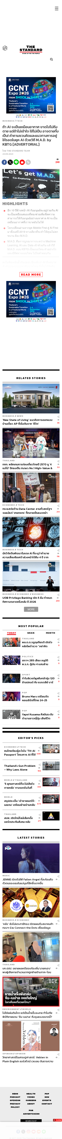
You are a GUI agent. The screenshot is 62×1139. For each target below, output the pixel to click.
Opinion (7, 1053)
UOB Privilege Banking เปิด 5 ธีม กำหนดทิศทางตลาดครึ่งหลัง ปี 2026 (27, 599)
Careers (31, 1100)
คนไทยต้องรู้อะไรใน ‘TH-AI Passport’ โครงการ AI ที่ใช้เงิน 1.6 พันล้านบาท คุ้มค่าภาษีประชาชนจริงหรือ (20, 752)
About (31, 1104)
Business (8, 120)
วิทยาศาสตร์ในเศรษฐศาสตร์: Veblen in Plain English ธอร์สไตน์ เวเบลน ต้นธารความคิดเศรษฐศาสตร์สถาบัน (27, 1059)
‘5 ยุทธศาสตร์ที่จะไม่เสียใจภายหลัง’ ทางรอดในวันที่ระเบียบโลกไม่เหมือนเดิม (19, 785)
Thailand (8, 460)
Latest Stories (31, 838)
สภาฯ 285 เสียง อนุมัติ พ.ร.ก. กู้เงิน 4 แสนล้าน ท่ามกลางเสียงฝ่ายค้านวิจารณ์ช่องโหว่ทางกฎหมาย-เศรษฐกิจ (35, 662)
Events (46, 1100)
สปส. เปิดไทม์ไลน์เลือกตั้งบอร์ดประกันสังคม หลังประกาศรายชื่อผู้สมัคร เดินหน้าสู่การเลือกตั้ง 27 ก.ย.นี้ (19, 820)
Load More (31, 1068)
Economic (8, 504)
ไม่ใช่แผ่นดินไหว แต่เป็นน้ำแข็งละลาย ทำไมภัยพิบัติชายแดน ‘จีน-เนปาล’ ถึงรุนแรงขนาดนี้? (27, 1014)
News (20, 416)
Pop (47, 1094)
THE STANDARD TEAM (18, 151)
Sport (26, 674)
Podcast (15, 1097)
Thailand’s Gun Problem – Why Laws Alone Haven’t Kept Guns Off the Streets (19, 767)
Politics (27, 656)
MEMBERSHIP (31, 1121)
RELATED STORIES (31, 378)
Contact (47, 1104)
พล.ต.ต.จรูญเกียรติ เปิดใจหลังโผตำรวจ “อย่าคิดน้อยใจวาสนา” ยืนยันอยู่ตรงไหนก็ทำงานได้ (38, 644)
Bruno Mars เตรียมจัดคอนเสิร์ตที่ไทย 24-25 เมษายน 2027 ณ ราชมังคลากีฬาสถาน (38, 698)
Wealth (30, 1094)
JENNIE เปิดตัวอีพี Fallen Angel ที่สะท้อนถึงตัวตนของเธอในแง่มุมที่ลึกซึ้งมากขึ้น (27, 881)
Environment (11, 1009)
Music (6, 875)
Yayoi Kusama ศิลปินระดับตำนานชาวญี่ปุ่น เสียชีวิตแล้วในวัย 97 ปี (37, 716)
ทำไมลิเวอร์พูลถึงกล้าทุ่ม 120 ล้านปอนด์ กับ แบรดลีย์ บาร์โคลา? (38, 680)
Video (31, 1097)
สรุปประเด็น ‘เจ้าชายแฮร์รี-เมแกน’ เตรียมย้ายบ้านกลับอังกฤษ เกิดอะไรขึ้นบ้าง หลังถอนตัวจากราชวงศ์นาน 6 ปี (20, 802)
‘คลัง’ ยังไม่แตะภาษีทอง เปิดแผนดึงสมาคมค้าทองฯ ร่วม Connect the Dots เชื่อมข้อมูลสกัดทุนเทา (27, 925)
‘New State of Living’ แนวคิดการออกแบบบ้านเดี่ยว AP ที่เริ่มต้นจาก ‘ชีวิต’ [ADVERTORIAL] (27, 421)
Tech (19, 120)
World (8, 780)
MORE (31, 609)
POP (24, 692)
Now (47, 1097)
